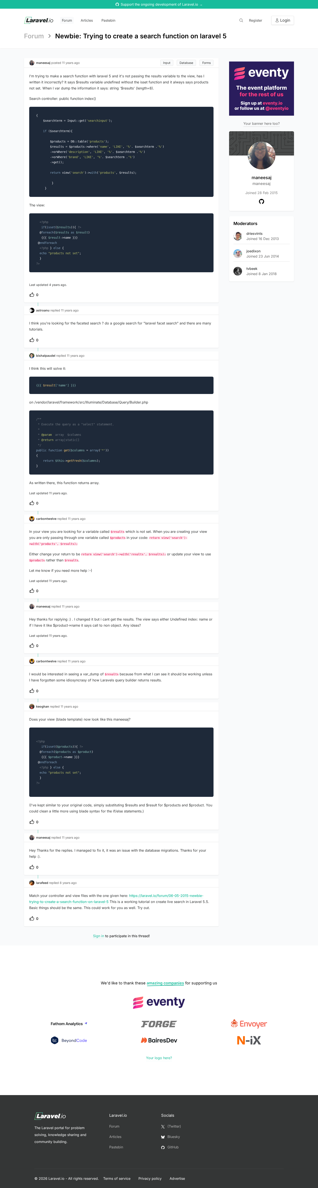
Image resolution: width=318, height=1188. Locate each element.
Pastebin (108, 20)
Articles (87, 20)
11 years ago (70, 310)
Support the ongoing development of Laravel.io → (162, 4)
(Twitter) (173, 1126)
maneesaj (261, 180)
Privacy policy (150, 1178)
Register (255, 20)
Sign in (98, 936)
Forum (67, 20)
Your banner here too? (261, 123)
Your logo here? (159, 1058)
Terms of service (117, 1178)
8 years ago (68, 883)
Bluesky (173, 1137)
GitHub (172, 1147)
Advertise (177, 1178)
